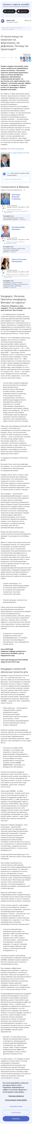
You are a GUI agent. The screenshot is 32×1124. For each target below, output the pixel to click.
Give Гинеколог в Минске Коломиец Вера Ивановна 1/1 (2, 238)
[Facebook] (24, 58)
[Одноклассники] (27, 58)
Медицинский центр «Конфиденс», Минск (17, 274)
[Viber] (24, 60)
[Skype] (27, 60)
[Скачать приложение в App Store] (22, 12)
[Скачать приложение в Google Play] (9, 12)
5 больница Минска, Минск (14, 209)
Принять (16, 1118)
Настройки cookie (16, 1106)
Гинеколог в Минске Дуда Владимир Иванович (15, 153)
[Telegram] (30, 60)
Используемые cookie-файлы (16, 1100)
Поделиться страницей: (26, 55)
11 (5, 240)
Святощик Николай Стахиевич (16, 197)
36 (5, 208)
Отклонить (16, 1112)
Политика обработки (16, 1096)
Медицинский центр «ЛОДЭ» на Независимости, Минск (14, 242)
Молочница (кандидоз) (16, 149)
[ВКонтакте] (21, 58)
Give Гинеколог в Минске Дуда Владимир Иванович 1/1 (1, 167)
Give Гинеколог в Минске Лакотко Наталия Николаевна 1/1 (2, 270)
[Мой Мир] (29, 58)
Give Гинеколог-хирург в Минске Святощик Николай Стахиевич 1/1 (2, 206)
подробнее (23, 219)
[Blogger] (21, 60)
